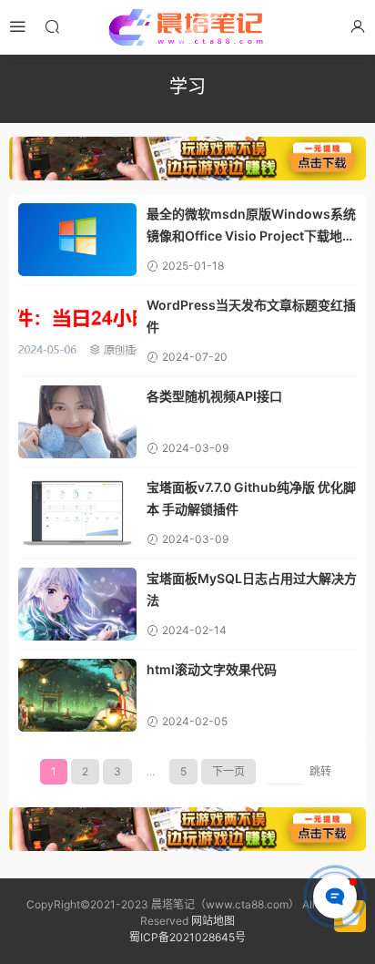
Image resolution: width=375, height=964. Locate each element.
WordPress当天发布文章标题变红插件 (251, 315)
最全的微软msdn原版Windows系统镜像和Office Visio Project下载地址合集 (251, 226)
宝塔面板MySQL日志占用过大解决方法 (252, 589)
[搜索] (52, 26)
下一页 (228, 771)
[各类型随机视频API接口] (77, 421)
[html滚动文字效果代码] (77, 695)
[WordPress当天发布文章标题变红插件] (77, 330)
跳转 (320, 771)
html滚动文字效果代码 (212, 669)
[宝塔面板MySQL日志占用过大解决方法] (77, 604)
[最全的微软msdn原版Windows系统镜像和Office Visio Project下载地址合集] (77, 239)
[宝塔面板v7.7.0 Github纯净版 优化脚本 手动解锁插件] (77, 513)
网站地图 (213, 921)
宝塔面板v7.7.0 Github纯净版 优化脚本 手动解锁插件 (251, 498)
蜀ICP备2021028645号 (187, 937)
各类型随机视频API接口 (214, 396)
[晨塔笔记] (187, 27)
